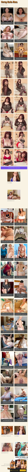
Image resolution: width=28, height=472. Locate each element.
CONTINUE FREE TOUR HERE (14, 168)
